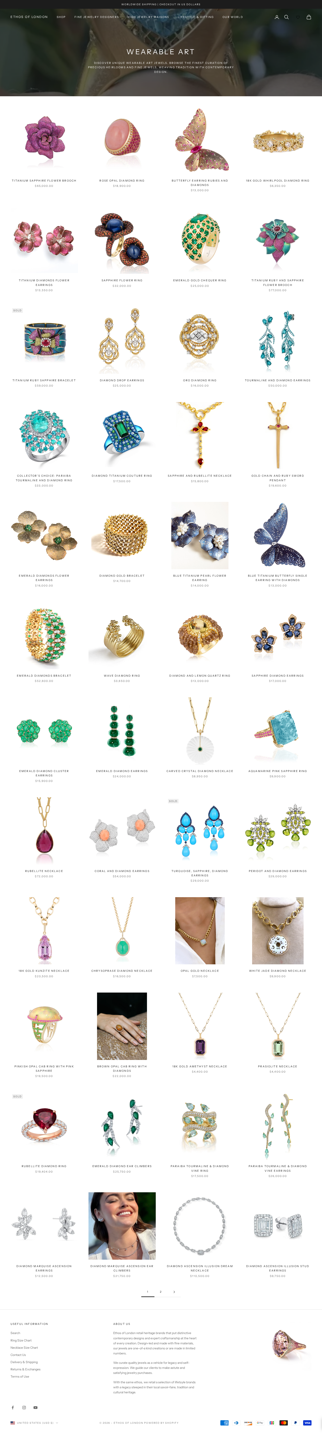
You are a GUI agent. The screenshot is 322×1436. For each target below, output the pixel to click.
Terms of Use (20, 1376)
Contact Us (18, 1355)
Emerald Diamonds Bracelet (44, 675)
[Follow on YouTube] (35, 1407)
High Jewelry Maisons (148, 17)
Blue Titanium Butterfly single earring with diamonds (278, 578)
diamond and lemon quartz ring (199, 675)
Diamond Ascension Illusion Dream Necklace (200, 1268)
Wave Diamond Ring (122, 675)
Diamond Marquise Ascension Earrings (44, 1268)
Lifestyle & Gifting (196, 17)
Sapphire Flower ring (122, 280)
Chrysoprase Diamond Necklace (122, 970)
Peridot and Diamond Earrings (278, 871)
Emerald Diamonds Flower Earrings (44, 578)
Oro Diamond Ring (200, 380)
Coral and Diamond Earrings (122, 871)
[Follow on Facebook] (13, 1407)
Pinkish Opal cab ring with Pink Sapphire (44, 1068)
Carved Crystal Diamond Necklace (200, 771)
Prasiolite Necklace (277, 1066)
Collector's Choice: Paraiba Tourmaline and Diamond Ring (44, 478)
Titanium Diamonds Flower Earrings (44, 282)
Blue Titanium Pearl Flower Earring (199, 578)
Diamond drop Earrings (122, 380)
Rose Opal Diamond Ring (122, 180)
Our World (233, 17)
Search (15, 1333)
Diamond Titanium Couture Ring (122, 475)
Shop (61, 17)
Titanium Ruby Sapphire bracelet (44, 380)
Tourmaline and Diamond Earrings (278, 380)
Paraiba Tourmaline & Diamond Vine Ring (200, 1168)
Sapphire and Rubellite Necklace (200, 475)
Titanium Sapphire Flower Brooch (44, 180)
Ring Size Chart (21, 1340)
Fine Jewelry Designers (96, 17)
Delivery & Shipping (24, 1362)
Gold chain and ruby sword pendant (277, 478)
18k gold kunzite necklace (44, 970)
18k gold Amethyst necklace (199, 1066)
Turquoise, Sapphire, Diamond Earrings (200, 873)
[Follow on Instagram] (24, 1407)
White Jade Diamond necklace (277, 970)
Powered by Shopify (161, 1422)
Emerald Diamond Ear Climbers (122, 1166)
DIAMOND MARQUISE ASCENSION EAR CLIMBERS (122, 1268)
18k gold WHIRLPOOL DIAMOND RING (278, 180)
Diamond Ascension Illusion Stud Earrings (277, 1268)
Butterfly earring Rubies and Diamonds (200, 183)
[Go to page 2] (174, 1292)
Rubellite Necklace (44, 871)
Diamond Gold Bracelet (122, 575)
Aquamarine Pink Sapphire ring (277, 771)
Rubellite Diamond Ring (44, 1166)
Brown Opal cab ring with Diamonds (122, 1068)
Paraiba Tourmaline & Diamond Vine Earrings (278, 1168)
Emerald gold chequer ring (199, 280)
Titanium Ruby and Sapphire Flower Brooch (277, 282)
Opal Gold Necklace (200, 970)
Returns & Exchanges (26, 1369)
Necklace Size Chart (24, 1348)
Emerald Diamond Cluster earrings (44, 773)
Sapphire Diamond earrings (278, 675)
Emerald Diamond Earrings (122, 771)
